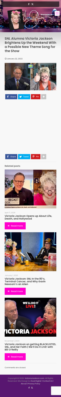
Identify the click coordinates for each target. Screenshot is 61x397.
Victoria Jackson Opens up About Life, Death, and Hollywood (28, 217)
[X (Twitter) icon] (32, 4)
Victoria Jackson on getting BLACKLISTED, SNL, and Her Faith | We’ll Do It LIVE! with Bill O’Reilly (30, 347)
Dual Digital (36, 381)
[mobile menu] (57, 13)
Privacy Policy (34, 383)
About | (24, 383)
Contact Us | (47, 381)
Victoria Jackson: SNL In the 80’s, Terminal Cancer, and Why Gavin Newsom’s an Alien (25, 281)
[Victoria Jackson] (30, 20)
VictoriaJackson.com (34, 378)
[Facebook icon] (29, 4)
